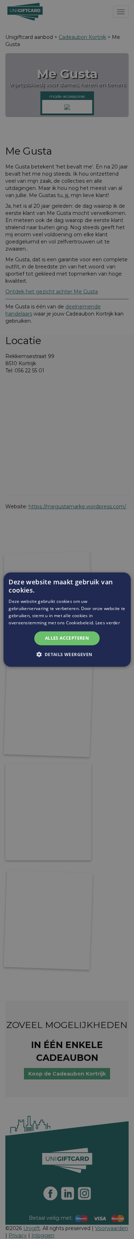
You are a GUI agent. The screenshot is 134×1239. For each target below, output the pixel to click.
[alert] (67, 619)
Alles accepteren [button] (67, 638)
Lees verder (107, 622)
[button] (66, 654)
